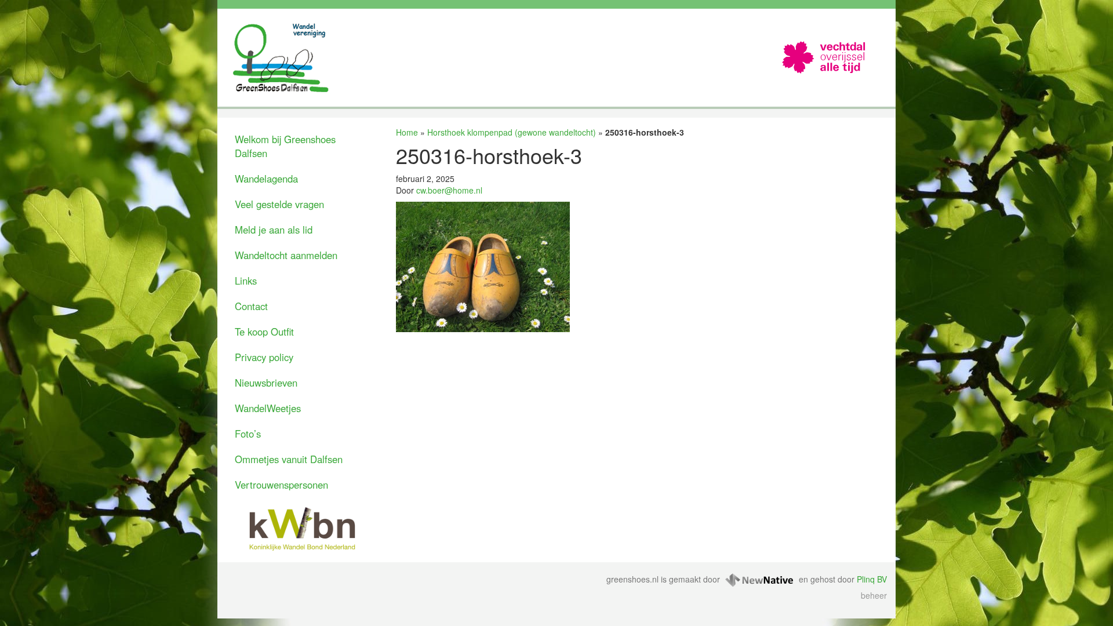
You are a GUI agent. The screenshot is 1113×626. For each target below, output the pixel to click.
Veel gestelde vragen (279, 204)
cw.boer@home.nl (449, 190)
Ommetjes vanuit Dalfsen (289, 459)
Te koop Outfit (264, 332)
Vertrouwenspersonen (281, 485)
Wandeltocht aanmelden (286, 255)
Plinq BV (872, 579)
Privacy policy (264, 357)
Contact (251, 306)
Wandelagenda (266, 178)
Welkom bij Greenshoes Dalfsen (285, 146)
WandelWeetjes (268, 408)
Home (407, 132)
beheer (874, 595)
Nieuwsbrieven (266, 383)
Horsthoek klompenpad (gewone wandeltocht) (511, 132)
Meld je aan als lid (273, 229)
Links (246, 280)
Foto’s (248, 434)
